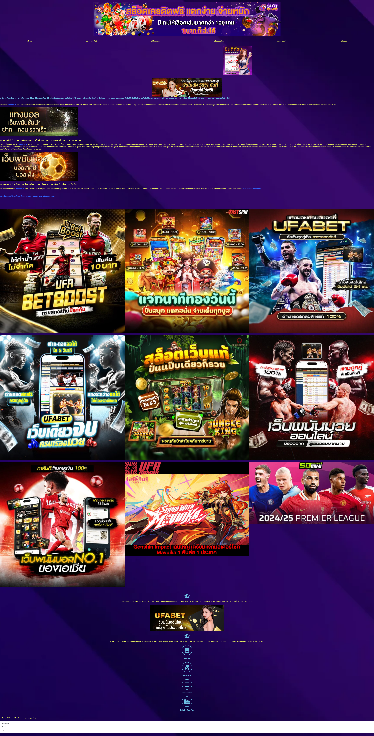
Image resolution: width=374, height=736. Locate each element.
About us (17, 718)
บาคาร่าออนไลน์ (282, 41)
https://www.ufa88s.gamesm (44, 196)
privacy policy (30, 718)
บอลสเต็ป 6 (23, 144)
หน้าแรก (29, 41)
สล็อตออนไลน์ (219, 41)
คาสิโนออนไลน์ (155, 41)
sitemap (344, 41)
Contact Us (6, 718)
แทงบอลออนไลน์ (91, 41)
